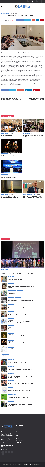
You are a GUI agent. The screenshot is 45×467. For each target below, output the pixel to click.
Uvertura (7, 20)
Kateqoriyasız (6, 354)
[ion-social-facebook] (28, 1)
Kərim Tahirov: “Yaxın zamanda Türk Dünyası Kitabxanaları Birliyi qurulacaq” (32, 197)
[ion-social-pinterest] (3, 454)
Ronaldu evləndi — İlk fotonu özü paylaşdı (17, 314)
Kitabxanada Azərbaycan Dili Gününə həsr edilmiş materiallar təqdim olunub (21, 350)
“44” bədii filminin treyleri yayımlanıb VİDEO (10, 156)
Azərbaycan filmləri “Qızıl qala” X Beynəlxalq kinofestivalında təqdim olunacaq (9, 198)
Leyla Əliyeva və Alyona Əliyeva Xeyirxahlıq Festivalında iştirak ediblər (20, 405)
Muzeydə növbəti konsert (7, 135)
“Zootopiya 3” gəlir (12, 293)
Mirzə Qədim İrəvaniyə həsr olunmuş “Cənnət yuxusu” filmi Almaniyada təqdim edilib (20, 377)
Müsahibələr (18, 437)
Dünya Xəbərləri (12, 290)
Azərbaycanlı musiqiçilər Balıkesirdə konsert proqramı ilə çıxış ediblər (17, 273)
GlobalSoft (28, 464)
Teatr (17, 431)
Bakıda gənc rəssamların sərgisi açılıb (16, 307)
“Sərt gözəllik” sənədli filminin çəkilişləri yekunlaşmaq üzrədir (21, 369)
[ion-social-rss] (41, 1)
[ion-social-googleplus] (5, 452)
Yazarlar (17, 438)
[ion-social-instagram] (37, 1)
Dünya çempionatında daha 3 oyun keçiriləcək (18, 397)
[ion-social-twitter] (32, 1)
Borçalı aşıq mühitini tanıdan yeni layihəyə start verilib (14, 357)
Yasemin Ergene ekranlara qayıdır (15, 279)
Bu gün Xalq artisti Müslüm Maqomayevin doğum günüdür (20, 300)
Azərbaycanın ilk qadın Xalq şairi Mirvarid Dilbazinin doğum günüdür (21, 287)
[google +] (33, 19)
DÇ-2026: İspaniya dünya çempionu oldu (17, 362)
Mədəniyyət (5, 13)
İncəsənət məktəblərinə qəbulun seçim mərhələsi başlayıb (20, 390)
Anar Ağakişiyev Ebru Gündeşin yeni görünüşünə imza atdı (20, 383)
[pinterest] (41, 19)
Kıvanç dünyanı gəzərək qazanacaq (15, 328)
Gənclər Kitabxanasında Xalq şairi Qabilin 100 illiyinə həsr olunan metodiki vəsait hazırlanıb (20, 322)
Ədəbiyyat (26, 194)
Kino (17, 433)
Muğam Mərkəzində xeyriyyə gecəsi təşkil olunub (33, 136)
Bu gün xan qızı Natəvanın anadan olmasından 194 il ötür (20, 335)
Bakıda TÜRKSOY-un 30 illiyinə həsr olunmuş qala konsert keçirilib (9, 176)
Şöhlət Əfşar (18, 442)
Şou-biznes (11, 276)
